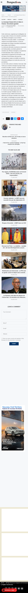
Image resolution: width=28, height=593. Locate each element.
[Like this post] (8, 118)
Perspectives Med (11, 25)
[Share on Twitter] (15, 118)
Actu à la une (6, 112)
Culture (9, 15)
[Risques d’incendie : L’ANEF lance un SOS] (14, 212)
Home (3, 15)
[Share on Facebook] (12, 118)
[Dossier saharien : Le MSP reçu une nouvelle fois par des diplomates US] (14, 188)
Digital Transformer (7, 584)
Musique (13, 112)
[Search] (26, 2)
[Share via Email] (22, 118)
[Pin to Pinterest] (18, 118)
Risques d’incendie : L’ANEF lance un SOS (14, 223)
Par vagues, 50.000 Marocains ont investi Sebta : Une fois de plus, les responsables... (14, 173)
